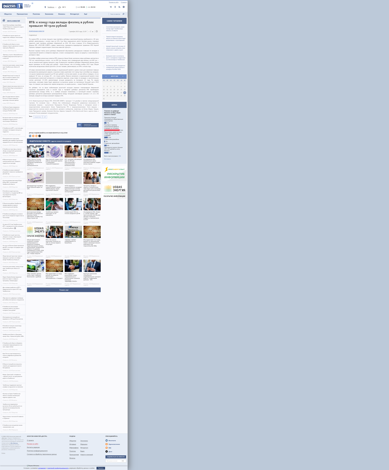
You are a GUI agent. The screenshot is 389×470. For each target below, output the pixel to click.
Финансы (61, 14)
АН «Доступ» (14, 443)
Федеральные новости (36, 31)
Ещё (85, 14)
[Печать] (97, 32)
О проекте (124, 2)
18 (107, 92)
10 (104, 89)
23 (124, 92)
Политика (36, 14)
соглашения (42, 468)
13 (114, 89)
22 (121, 92)
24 (104, 95)
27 (114, 95)
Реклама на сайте (113, 2)
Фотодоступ (74, 14)
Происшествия (22, 14)
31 (104, 98)
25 (107, 95)
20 (114, 92)
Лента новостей (13, 21)
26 (110, 95)
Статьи (3, 453)
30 (124, 95)
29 (121, 95)
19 (110, 92)
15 (121, 89)
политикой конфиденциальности (58, 468)
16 (124, 89)
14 (117, 89)
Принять (101, 468)
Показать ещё (63, 290)
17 (104, 92)
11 (107, 89)
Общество (8, 14)
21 (117, 92)
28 (117, 95)
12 (110, 89)
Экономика (49, 14)
